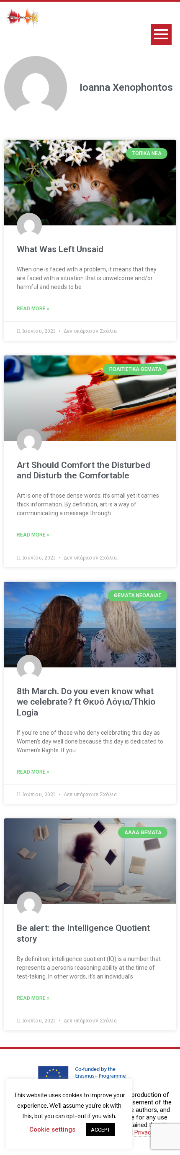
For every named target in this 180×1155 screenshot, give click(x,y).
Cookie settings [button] (52, 1129)
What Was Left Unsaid (60, 249)
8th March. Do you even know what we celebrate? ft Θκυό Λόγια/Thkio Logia (86, 701)
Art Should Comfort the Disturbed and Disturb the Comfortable (83, 470)
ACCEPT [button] (100, 1130)
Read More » (33, 309)
